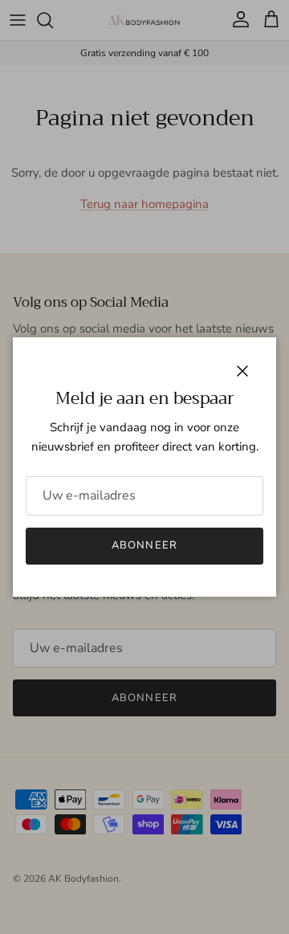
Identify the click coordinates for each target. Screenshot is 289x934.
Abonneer (144, 545)
